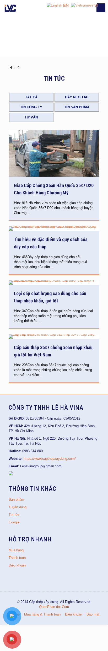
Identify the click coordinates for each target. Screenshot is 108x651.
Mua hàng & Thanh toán (42, 614)
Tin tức (14, 515)
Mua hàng (16, 550)
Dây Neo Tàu (76, 97)
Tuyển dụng (17, 507)
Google (14, 522)
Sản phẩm (16, 499)
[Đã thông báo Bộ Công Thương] (11, 474)
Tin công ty (31, 107)
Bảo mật (93, 614)
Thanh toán (17, 558)
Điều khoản (17, 565)
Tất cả (31, 97)
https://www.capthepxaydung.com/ (50, 459)
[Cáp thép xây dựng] (10, 7)
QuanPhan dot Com (54, 607)
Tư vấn (31, 117)
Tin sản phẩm (76, 107)
